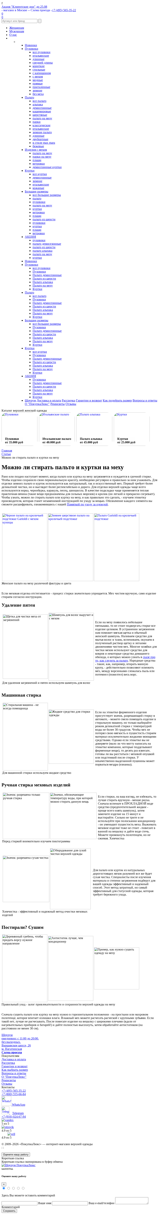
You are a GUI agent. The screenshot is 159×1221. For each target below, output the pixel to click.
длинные (38, 59)
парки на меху (42, 156)
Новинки (31, 45)
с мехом (38, 76)
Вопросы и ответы (145, 400)
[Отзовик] (8, 1127)
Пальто (29, 97)
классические (41, 125)
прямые (38, 83)
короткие (39, 66)
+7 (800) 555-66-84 (14, 1094)
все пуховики (41, 52)
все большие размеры (47, 195)
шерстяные (40, 114)
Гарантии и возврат (89, 400)
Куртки (30, 170)
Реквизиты (57, 404)
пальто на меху (42, 118)
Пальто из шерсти (44, 278)
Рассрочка (68, 400)
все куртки (40, 174)
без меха (38, 94)
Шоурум (30, 400)
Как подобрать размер (117, 400)
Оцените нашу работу (16, 1154)
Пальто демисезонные (47, 275)
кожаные (38, 188)
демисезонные (42, 108)
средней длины (43, 62)
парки (37, 121)
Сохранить (9, 1210)
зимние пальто (42, 132)
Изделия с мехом (36, 149)
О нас (13, 34)
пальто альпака (42, 250)
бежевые (38, 146)
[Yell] (11, 1134)
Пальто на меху (43, 285)
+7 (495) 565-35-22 (64, 10)
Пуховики (31, 48)
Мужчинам (16, 31)
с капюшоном (42, 73)
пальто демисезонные (47, 243)
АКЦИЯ (30, 236)
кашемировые (42, 111)
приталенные (41, 87)
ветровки (39, 163)
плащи (37, 160)
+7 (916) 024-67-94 (14, 1116)
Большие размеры (36, 191)
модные (38, 80)
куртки (37, 209)
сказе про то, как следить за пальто (125, 658)
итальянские (41, 55)
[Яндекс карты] (8, 1120)
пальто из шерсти (44, 219)
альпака (38, 104)
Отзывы (71, 404)
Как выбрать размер (15, 1069)
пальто (37, 198)
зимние (37, 90)
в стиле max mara (44, 142)
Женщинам (16, 27)
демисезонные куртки (47, 167)
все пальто (39, 101)
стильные (39, 69)
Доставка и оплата (49, 400)
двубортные (40, 139)
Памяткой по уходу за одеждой (87, 504)
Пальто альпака (43, 282)
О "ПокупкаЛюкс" (37, 404)
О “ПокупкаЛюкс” (14, 1076)
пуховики (39, 202)
